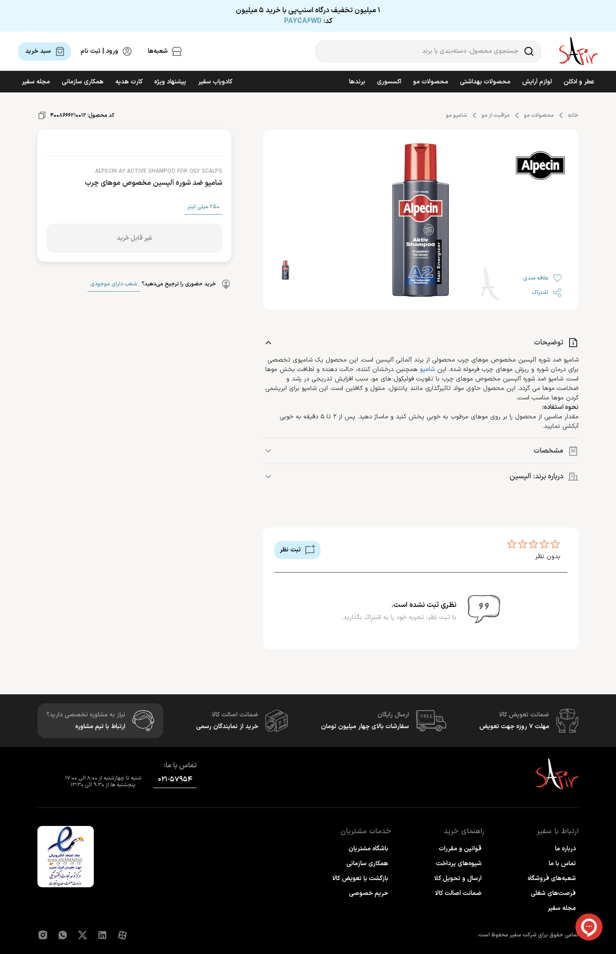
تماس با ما (562, 863)
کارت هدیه (129, 82)
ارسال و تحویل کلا (458, 878)
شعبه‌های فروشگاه (552, 878)
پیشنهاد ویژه (170, 82)
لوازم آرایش (537, 82)
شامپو (427, 369)
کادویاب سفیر (215, 82)
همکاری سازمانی (83, 82)
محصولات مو (430, 82)
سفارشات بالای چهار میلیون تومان (365, 726)
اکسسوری (389, 82)
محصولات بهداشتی (485, 82)
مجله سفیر (36, 82)
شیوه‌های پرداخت (459, 863)
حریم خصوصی (368, 893)
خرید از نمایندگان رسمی (227, 726)
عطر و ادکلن (579, 82)
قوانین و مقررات (460, 848)
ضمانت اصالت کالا (458, 893)
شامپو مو (456, 115)
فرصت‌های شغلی (553, 893)
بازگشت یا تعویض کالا (360, 878)
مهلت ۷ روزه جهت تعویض (514, 726)
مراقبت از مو (496, 115)
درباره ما (565, 848)
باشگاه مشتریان (368, 848)
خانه (573, 115)
